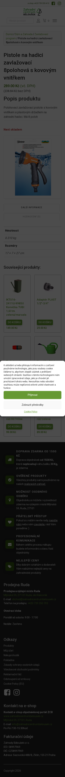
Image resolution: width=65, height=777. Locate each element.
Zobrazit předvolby (33, 404)
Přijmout (32, 394)
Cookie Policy (30, 411)
